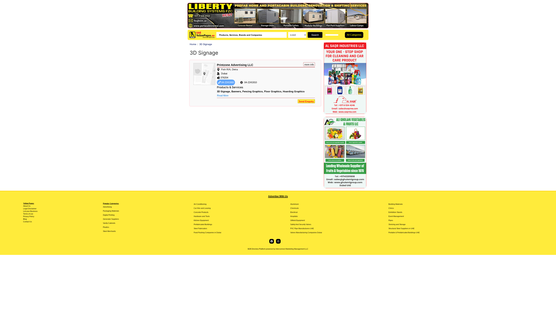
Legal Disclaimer (29, 209)
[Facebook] (271, 241)
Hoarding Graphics (293, 91)
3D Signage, (224, 91)
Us (29, 206)
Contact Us (27, 222)
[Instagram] (278, 241)
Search (315, 35)
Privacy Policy (28, 216)
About (25, 206)
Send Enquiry (306, 101)
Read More (222, 95)
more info (309, 64)
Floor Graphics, (273, 91)
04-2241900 (227, 82)
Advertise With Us (278, 196)
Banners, (236, 91)
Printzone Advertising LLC (235, 65)
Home (193, 44)
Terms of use (28, 214)
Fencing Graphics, (252, 91)
